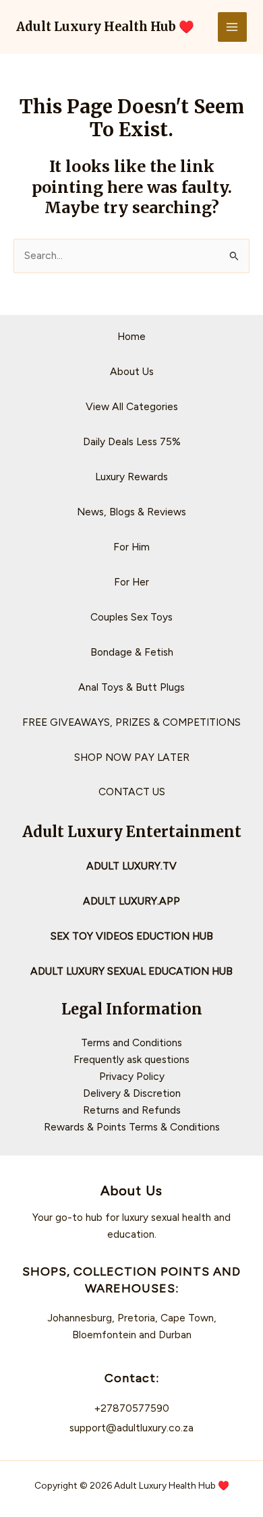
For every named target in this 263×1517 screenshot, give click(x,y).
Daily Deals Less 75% (132, 441)
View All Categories (132, 406)
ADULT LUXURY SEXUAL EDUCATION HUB (131, 971)
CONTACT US (131, 791)
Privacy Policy (132, 1076)
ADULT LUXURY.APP (131, 900)
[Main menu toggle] (232, 26)
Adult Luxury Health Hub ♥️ (105, 26)
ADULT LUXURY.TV (131, 865)
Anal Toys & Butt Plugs (131, 687)
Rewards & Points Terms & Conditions (132, 1126)
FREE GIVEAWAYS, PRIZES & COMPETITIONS (131, 722)
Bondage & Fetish (131, 652)
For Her (131, 581)
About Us (132, 371)
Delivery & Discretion (132, 1093)
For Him (131, 546)
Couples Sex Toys (131, 616)
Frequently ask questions (131, 1059)
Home (131, 336)
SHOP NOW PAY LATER (131, 757)
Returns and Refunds (132, 1110)
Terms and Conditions (131, 1042)
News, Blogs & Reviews (131, 511)
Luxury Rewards (131, 476)
